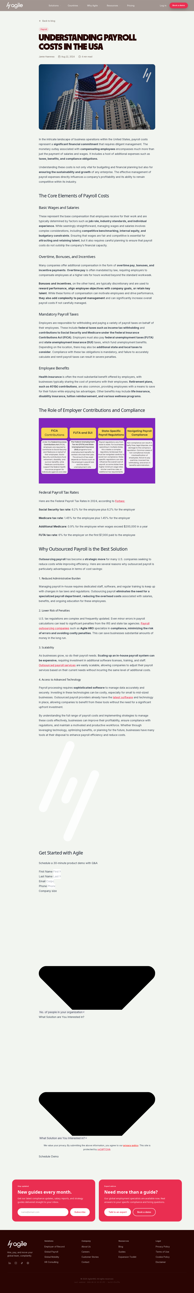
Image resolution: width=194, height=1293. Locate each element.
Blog (121, 1246)
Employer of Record (54, 1246)
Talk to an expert (118, 1212)
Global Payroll (51, 1251)
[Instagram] (15, 1263)
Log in (163, 5)
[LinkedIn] (9, 1263)
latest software (123, 697)
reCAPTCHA (103, 1149)
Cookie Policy (163, 1257)
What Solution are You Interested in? (61, 1017)
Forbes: (120, 501)
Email (42, 881)
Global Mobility (51, 1257)
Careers (86, 1251)
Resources (112, 5)
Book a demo (178, 5)
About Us (86, 1246)
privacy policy (130, 1145)
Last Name (46, 876)
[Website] (27, 1263)
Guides (122, 1251)
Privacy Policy (163, 1246)
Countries (73, 5)
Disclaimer (161, 1262)
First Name (46, 871)
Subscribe (79, 1212)
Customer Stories (90, 1257)
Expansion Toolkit (127, 1257)
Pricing (130, 5)
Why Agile (92, 5)
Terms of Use (162, 1251)
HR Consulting (51, 1262)
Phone (43, 886)
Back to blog (48, 21)
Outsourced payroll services (57, 665)
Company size (48, 890)
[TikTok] (21, 1263)
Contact (85, 1262)
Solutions (54, 5)
